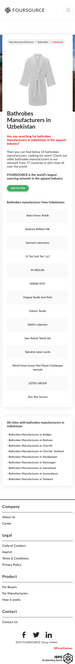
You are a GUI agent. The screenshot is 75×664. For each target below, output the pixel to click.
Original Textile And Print (37, 297)
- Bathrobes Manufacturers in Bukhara (29, 440)
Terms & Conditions (15, 558)
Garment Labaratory (37, 243)
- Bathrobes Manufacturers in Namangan (31, 462)
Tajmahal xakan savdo (37, 352)
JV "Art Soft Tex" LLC (37, 256)
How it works (11, 599)
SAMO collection (38, 324)
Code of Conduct (14, 545)
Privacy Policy (11, 564)
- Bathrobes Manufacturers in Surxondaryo (32, 473)
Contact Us (10, 622)
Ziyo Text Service (38, 397)
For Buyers (9, 587)
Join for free (18, 188)
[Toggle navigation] (68, 10)
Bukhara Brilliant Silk (37, 229)
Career (6, 523)
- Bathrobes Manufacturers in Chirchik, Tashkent (35, 451)
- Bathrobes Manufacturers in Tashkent (30, 479)
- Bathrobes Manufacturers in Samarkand (31, 468)
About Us (8, 517)
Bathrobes (43, 42)
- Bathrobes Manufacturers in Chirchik (29, 446)
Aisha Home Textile (37, 215)
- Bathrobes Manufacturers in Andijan (29, 434)
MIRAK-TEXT (37, 284)
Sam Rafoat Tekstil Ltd (37, 338)
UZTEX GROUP (37, 383)
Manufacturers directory (21, 42)
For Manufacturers (15, 593)
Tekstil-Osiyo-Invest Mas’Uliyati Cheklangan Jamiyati (37, 367)
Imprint (7, 552)
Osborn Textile (37, 311)
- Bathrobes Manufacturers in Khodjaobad (32, 457)
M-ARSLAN (37, 270)
